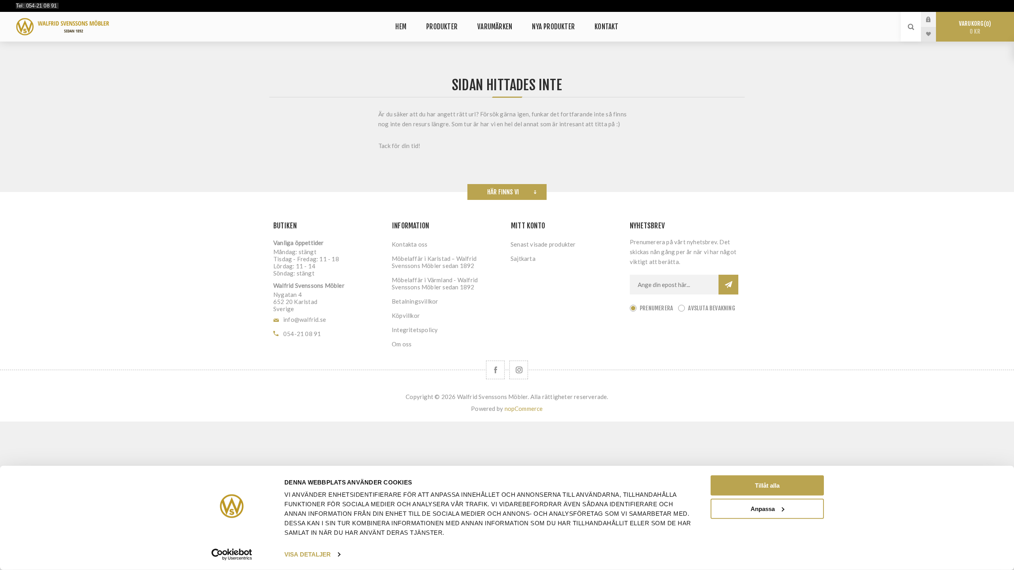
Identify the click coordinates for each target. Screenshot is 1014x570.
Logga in (934, 19)
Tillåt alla (767, 485)
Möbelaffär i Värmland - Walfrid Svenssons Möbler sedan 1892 (435, 283)
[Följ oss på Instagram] (518, 370)
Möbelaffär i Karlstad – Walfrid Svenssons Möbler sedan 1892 (434, 262)
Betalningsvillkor (415, 301)
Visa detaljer (307, 554)
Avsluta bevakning (711, 308)
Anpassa (763, 508)
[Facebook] (495, 370)
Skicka (728, 284)
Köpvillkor (406, 315)
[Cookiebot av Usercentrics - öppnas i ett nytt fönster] (232, 554)
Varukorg (974, 27)
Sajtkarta (523, 258)
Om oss (402, 344)
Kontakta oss (409, 244)
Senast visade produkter (543, 244)
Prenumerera (656, 308)
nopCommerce (524, 408)
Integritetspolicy (415, 329)
